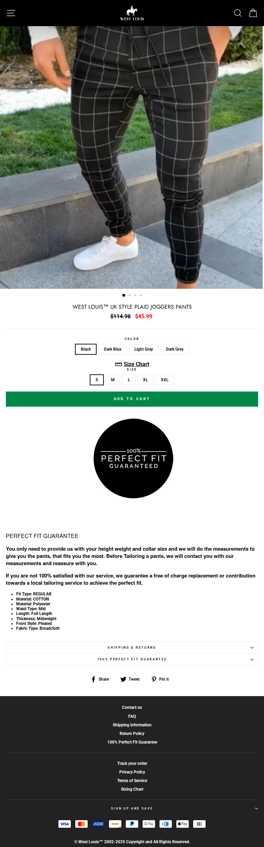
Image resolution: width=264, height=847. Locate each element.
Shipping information (132, 725)
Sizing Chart (132, 789)
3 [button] (136, 296)
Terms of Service (132, 780)
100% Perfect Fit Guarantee (132, 659)
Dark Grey (175, 349)
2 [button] (130, 296)
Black (86, 349)
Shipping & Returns (132, 647)
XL (145, 379)
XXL (164, 379)
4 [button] (141, 296)
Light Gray (143, 349)
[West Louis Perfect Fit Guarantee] (132, 497)
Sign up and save (132, 808)
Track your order (132, 763)
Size (132, 369)
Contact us (132, 707)
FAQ (132, 716)
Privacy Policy (132, 772)
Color (132, 339)
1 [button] (124, 295)
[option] (132, 157)
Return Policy (132, 733)
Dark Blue (112, 349)
